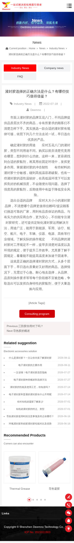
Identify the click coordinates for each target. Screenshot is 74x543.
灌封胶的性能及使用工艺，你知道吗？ (30, 387)
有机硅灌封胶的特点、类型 (30, 409)
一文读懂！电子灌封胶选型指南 (30, 372)
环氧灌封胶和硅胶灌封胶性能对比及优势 (30, 423)
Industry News (57, 48)
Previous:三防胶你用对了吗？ (25, 326)
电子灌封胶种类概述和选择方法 (30, 379)
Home (32, 48)
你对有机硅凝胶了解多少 (30, 401)
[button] (29, 500)
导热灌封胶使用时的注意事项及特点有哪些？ (30, 416)
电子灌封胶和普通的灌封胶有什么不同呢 (30, 394)
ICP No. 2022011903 (37, 532)
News (42, 48)
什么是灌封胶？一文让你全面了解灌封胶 (30, 357)
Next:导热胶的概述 (18, 330)
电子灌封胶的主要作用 (30, 365)
